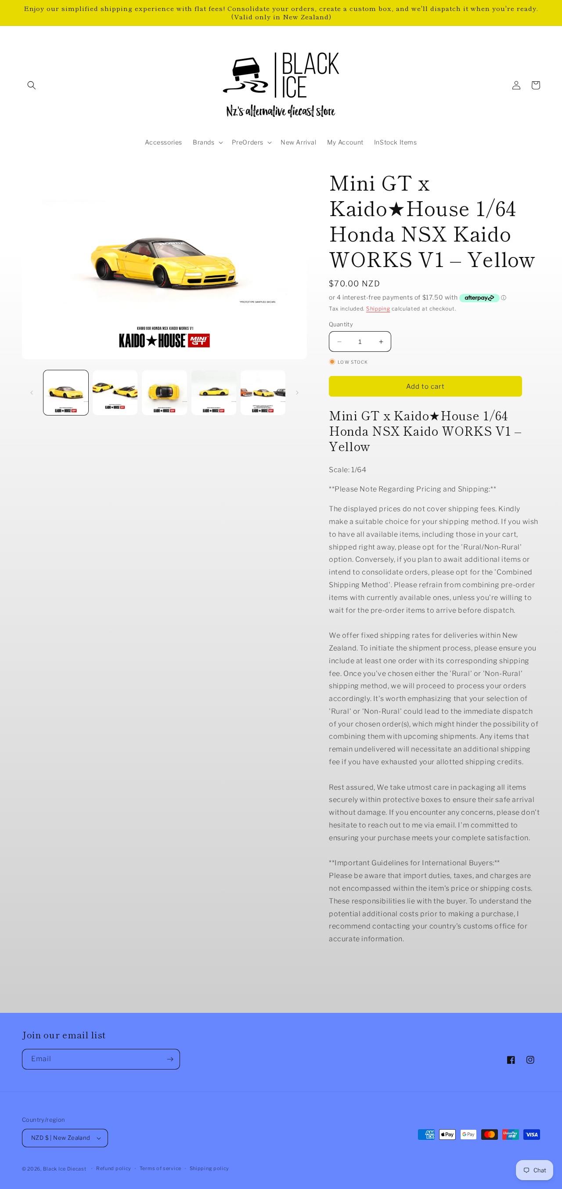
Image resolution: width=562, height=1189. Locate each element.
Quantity (341, 324)
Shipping (378, 308)
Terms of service (160, 1168)
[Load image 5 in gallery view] (263, 392)
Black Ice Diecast (64, 1169)
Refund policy (113, 1168)
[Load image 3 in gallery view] (164, 392)
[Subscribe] (170, 1059)
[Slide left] (31, 392)
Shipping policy (210, 1168)
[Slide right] (297, 392)
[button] (31, 85)
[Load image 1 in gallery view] (65, 392)
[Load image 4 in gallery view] (213, 392)
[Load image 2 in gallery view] (115, 392)
